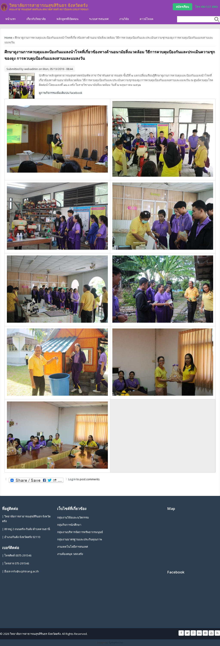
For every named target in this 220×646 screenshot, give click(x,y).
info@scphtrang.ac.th (25, 571)
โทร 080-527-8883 (206, 7)
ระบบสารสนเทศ (98, 19)
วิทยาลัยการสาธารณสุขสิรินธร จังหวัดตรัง (48, 5)
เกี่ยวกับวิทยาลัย (36, 19)
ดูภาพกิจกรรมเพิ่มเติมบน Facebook (60, 93)
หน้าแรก (10, 19)
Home (8, 38)
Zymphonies (116, 642)
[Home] (4, 7)
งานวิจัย (124, 19)
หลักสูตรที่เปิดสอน (67, 19)
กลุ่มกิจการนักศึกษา (69, 525)
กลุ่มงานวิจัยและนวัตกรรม (73, 517)
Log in (72, 479)
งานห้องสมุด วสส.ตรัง (70, 554)
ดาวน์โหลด (146, 19)
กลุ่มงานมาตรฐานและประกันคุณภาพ (79, 539)
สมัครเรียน (182, 7)
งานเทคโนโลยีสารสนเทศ (72, 547)
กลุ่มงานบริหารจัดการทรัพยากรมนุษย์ (80, 532)
